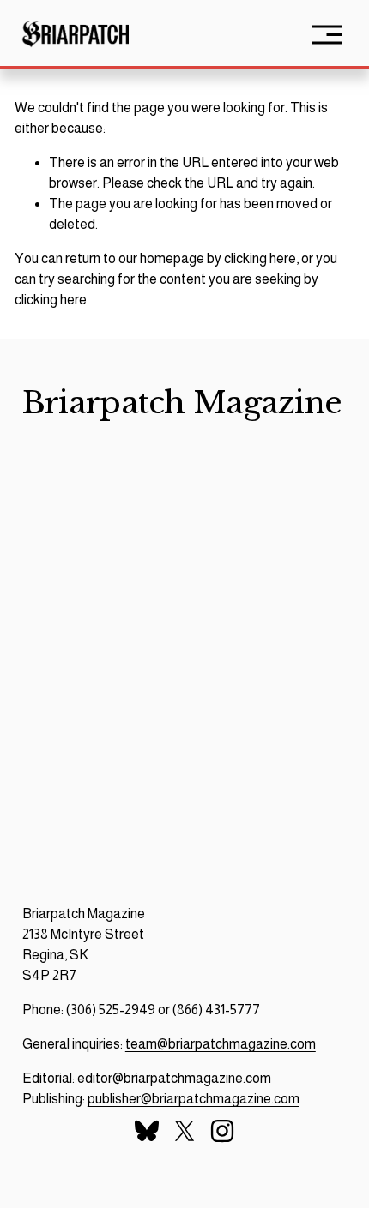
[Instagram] (222, 1131)
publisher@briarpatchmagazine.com (193, 1098)
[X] (184, 1131)
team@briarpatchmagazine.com (220, 1044)
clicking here (260, 258)
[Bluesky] (147, 1131)
